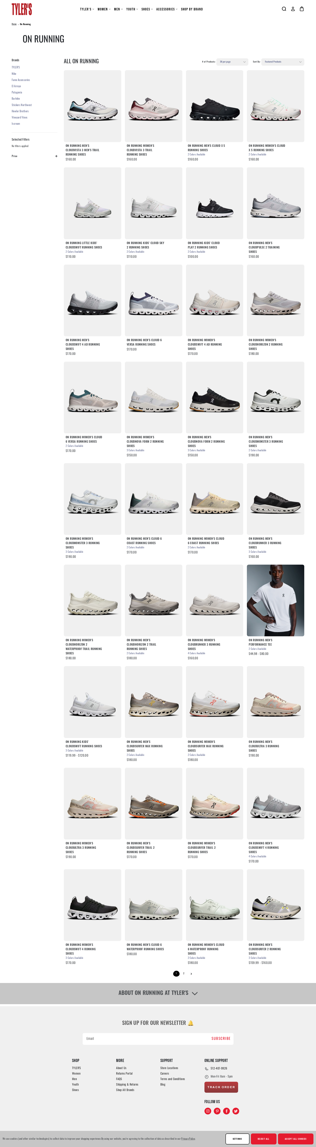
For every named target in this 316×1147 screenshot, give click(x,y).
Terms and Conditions (172, 1079)
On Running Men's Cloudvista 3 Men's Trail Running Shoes (82, 150)
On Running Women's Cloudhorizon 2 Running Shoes (266, 345)
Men (117, 9)
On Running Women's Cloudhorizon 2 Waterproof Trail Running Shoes (84, 647)
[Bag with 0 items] (301, 8)
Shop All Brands (125, 1090)
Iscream (16, 124)
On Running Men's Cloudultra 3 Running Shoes (264, 746)
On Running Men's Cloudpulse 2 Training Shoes (264, 248)
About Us (121, 1068)
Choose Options (92, 106)
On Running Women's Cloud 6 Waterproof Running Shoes (206, 949)
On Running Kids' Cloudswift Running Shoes (84, 744)
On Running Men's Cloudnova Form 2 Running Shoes (206, 442)
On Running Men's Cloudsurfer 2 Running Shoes (265, 949)
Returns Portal (124, 1073)
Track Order (221, 1087)
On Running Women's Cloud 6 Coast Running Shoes (206, 541)
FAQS (119, 1079)
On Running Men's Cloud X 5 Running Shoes (206, 148)
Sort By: (256, 62)
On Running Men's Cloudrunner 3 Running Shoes (265, 543)
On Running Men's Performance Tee (260, 642)
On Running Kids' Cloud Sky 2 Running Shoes (145, 245)
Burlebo (16, 99)
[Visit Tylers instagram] (208, 1111)
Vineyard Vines (19, 117)
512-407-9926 (219, 1068)
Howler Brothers (20, 111)
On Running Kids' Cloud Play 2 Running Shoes (204, 245)
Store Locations (169, 1068)
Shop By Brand (192, 9)
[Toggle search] (284, 9)
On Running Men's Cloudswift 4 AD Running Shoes (83, 345)
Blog (162, 1084)
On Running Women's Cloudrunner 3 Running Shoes (204, 645)
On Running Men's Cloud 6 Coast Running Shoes (144, 541)
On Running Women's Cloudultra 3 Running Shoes (81, 848)
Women (103, 9)
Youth (130, 9)
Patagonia (17, 92)
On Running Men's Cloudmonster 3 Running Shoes (266, 442)
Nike (14, 74)
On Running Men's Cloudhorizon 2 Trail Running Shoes (141, 645)
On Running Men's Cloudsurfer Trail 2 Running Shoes (141, 848)
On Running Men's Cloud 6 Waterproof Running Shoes (145, 947)
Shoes (146, 9)
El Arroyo (16, 86)
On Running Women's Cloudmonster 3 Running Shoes (83, 543)
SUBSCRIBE (221, 1039)
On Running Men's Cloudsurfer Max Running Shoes (145, 746)
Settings (237, 1139)
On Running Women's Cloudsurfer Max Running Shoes (206, 746)
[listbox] (232, 62)
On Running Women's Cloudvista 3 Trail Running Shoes (140, 150)
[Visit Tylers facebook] (226, 1111)
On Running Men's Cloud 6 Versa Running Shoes (144, 342)
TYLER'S (85, 9)
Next (191, 974)
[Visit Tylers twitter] (236, 1111)
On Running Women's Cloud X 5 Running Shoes (267, 148)
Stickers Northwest (22, 105)
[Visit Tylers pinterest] (217, 1111)
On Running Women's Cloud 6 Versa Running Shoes (84, 439)
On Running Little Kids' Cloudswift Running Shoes (84, 245)
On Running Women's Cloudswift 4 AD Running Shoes (205, 345)
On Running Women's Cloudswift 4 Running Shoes (81, 949)
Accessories (165, 9)
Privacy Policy (188, 1139)
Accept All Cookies (295, 1139)
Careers (164, 1073)
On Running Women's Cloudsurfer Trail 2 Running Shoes (202, 848)
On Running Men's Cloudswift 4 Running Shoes (264, 848)
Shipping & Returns (127, 1084)
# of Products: (208, 62)
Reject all (264, 1139)
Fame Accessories (21, 80)
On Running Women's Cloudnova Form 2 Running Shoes (145, 442)
